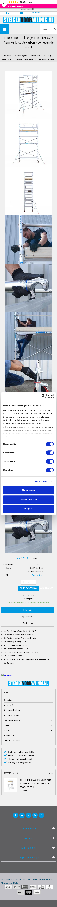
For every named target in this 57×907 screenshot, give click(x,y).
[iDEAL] (16, 887)
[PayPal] (49, 887)
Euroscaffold (37, 575)
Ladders (7, 725)
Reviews (28, 623)
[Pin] (24, 887)
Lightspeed (48, 879)
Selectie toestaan (28, 499)
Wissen (51, 773)
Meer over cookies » (29, 9)
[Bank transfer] (8, 887)
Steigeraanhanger (11, 715)
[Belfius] (33, 887)
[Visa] (37, 892)
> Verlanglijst (28, 595)
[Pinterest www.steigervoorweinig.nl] (28, 815)
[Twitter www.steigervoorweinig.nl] (22, 815)
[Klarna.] (20, 892)
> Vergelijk (28, 598)
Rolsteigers (9, 700)
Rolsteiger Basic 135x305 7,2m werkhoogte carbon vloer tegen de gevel (35, 783)
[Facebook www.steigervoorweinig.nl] (15, 815)
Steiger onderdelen (12, 710)
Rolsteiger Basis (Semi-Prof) (29, 55)
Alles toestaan (28, 490)
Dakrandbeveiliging (12, 720)
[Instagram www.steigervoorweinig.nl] (41, 815)
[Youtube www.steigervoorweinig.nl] (35, 815)
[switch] (50, 452)
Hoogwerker (9, 735)
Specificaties (27, 616)
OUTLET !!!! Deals (12, 740)
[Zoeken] (55, 29)
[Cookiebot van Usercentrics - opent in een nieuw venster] (42, 396)
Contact (36, 11)
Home (8, 55)
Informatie (27, 610)
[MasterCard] (28, 892)
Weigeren (28, 508)
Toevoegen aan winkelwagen (30, 588)
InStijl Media (13, 883)
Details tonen (41, 481)
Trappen (7, 730)
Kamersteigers (10, 705)
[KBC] (41, 887)
